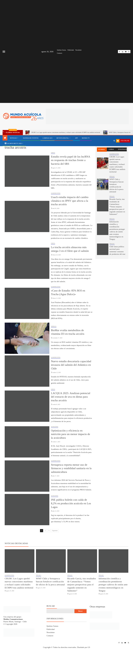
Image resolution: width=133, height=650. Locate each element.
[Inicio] (5, 138)
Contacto (59, 53)
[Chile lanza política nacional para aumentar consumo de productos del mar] (102, 249)
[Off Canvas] (4, 51)
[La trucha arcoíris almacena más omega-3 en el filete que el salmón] (27, 263)
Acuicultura (54, 426)
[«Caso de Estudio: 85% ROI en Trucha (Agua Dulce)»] (27, 303)
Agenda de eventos (30, 138)
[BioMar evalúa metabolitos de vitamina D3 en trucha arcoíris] (27, 338)
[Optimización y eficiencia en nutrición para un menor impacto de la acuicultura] (27, 442)
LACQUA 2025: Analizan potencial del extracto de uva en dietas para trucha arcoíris (70, 397)
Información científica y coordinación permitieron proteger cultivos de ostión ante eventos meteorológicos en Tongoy (113, 584)
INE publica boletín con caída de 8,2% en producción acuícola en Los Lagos (71, 503)
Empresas (53, 326)
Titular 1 (112, 196)
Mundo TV (86, 138)
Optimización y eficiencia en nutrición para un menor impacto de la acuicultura (70, 434)
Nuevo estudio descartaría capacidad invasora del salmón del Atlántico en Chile (71, 365)
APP (76, 138)
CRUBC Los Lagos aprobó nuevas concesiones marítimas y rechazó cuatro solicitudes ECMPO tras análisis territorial (65, 132)
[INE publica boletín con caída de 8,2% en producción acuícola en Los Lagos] (27, 509)
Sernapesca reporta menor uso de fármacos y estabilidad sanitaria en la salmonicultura (71, 468)
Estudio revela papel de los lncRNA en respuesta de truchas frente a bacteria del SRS (70, 160)
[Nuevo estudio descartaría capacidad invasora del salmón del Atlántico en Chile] (27, 371)
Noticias (13, 138)
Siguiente (55, 530)
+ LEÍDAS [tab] (111, 149)
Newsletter (78, 50)
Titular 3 (112, 218)
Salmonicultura (55, 193)
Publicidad (71, 50)
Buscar (51, 606)
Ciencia (53, 152)
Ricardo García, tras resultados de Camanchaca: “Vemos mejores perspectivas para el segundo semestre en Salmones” (117, 206)
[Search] (114, 141)
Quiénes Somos (61, 50)
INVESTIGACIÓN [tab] (122, 149)
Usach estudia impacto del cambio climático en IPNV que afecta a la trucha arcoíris (69, 201)
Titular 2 (112, 176)
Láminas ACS (47, 138)
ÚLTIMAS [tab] (101, 149)
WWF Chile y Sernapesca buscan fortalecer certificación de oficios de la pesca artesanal (50, 581)
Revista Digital (63, 138)
